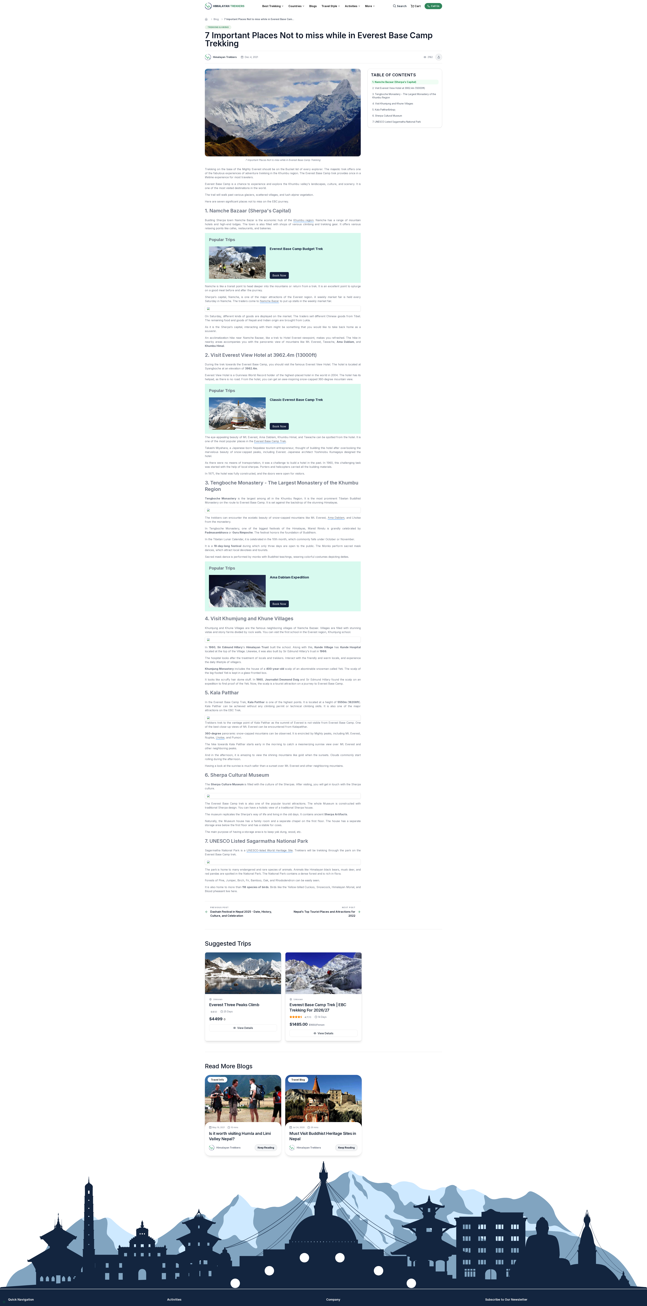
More (368, 6)
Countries (295, 6)
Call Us (435, 6)
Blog (216, 19)
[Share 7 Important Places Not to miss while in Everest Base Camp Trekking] (438, 57)
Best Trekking (271, 6)
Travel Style (329, 6)
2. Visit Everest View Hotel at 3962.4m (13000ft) (398, 88)
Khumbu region (303, 220)
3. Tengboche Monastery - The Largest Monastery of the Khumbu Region (404, 96)
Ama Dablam (336, 517)
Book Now (279, 275)
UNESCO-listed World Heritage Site (270, 850)
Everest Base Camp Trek (270, 441)
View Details (245, 1028)
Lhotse (220, 737)
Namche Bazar (269, 301)
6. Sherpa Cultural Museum (387, 115)
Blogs (313, 6)
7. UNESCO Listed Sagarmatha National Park (396, 121)
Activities (351, 6)
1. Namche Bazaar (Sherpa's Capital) (394, 82)
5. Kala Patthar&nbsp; (384, 109)
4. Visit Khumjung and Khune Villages (392, 103)
